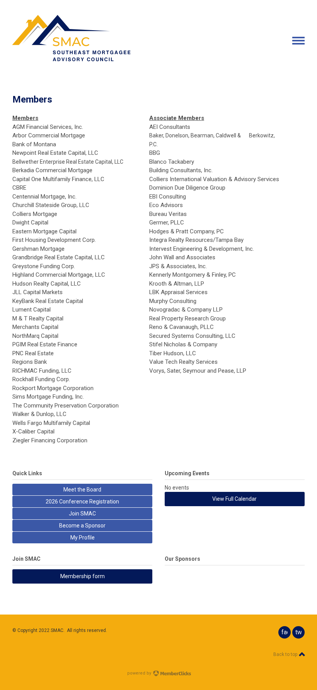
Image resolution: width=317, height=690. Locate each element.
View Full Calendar (234, 499)
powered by (139, 673)
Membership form (82, 576)
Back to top (285, 654)
